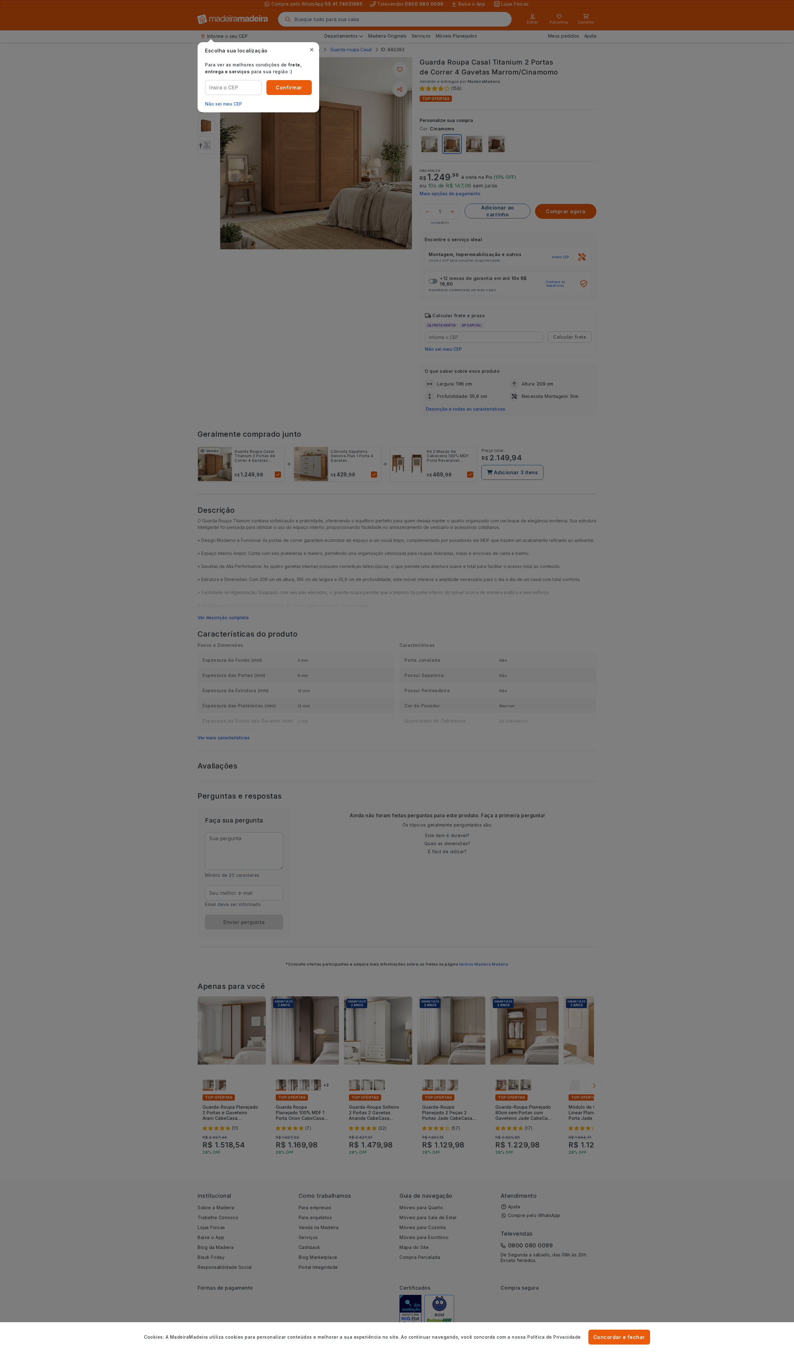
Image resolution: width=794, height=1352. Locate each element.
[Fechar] (311, 49)
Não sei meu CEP (223, 103)
